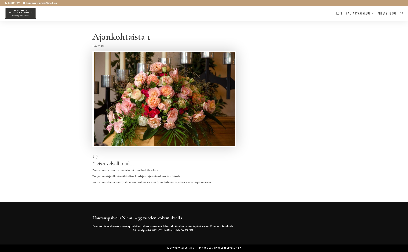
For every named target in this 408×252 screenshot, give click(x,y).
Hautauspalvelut (358, 13)
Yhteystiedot (387, 13)
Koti (339, 13)
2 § (95, 156)
